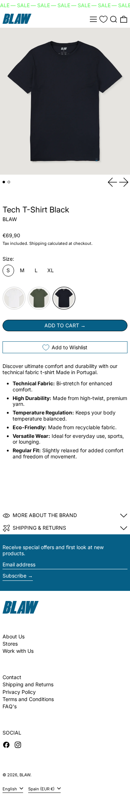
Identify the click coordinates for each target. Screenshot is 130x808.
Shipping (38, 243)
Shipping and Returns (28, 684)
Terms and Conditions (28, 699)
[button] (113, 19)
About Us (14, 636)
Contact (12, 677)
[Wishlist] (103, 19)
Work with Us (18, 651)
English (10, 788)
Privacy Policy (19, 692)
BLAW (10, 219)
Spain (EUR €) (42, 788)
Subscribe (14, 576)
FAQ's (10, 706)
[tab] (4, 182)
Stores (10, 644)
